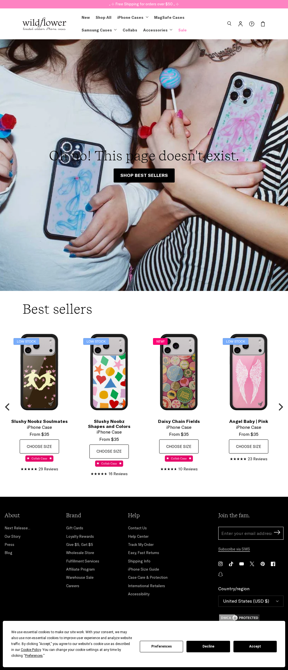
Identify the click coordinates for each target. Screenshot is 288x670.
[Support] (251, 23)
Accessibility (138, 594)
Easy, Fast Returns (143, 552)
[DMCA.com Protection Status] (251, 618)
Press (9, 544)
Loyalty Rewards (80, 536)
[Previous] (8, 407)
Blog (8, 552)
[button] (229, 23)
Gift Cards (74, 528)
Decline (208, 646)
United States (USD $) (246, 601)
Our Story (12, 536)
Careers (72, 586)
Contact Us (137, 528)
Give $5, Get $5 (79, 544)
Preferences (161, 646)
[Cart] (263, 23)
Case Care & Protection (148, 577)
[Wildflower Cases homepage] (44, 24)
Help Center (138, 536)
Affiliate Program (80, 569)
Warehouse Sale (80, 577)
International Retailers (146, 586)
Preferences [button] (34, 656)
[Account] (240, 23)
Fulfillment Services (82, 561)
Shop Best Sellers (144, 175)
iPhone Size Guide (143, 569)
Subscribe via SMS (234, 549)
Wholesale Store (80, 552)
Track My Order (141, 544)
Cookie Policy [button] (31, 650)
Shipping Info (139, 561)
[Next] (280, 407)
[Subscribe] (277, 533)
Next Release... (17, 528)
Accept (255, 646)
